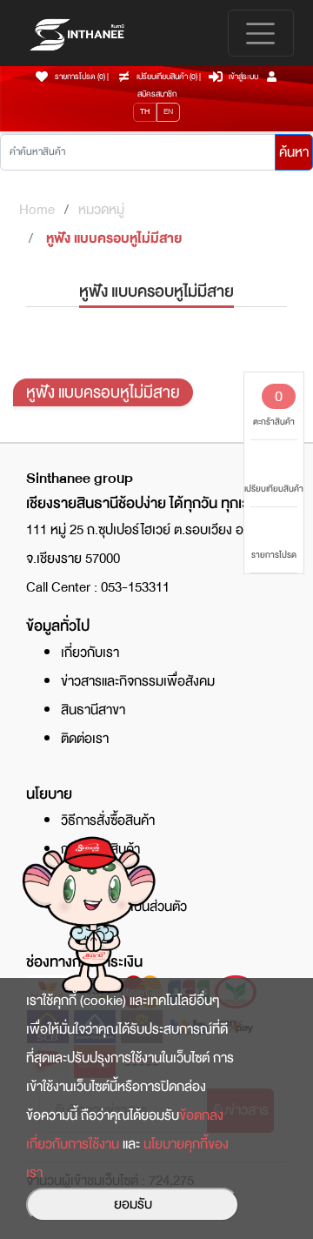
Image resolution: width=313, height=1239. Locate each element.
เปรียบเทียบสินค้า (273, 488)
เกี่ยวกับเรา (90, 652)
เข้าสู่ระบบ (243, 77)
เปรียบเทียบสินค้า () (168, 77)
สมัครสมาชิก (156, 94)
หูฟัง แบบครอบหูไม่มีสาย (114, 238)
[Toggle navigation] (261, 33)
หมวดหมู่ (101, 209)
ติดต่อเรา (85, 738)
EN (168, 111)
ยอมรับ (133, 1204)
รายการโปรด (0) (80, 77)
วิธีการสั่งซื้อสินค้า (108, 820)
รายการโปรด (273, 554)
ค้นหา (294, 152)
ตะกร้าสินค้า (274, 406)
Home (37, 209)
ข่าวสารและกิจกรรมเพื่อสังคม (138, 681)
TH (145, 111)
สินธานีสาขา (93, 710)
